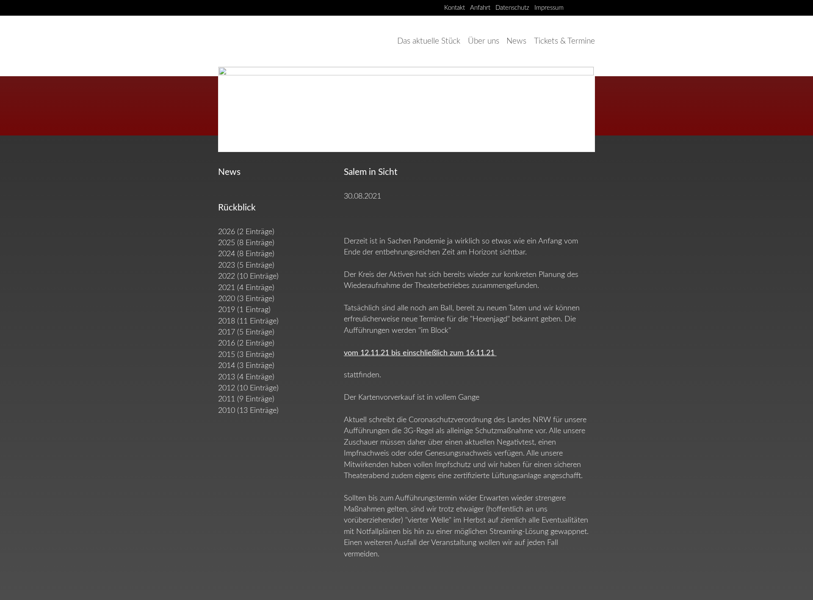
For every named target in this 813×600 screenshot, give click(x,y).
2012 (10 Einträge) (248, 388)
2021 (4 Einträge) (246, 287)
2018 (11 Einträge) (248, 321)
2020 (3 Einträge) (246, 298)
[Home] (256, 41)
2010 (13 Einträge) (248, 410)
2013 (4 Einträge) (246, 377)
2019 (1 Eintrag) (244, 309)
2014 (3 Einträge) (246, 365)
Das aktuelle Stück (428, 41)
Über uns (483, 41)
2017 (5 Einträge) (246, 332)
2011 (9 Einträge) (246, 399)
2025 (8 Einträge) (246, 242)
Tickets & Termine (564, 41)
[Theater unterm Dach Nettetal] (574, 7)
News (516, 41)
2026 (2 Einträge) (246, 231)
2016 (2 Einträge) (246, 343)
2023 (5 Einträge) (246, 265)
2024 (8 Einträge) (246, 253)
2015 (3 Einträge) (246, 354)
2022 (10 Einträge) (248, 276)
